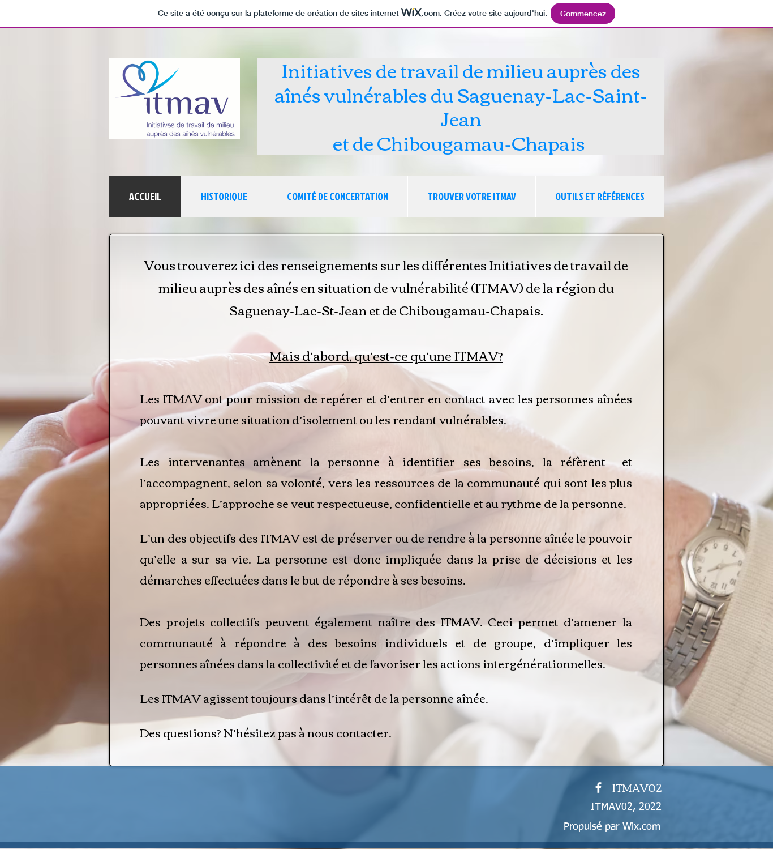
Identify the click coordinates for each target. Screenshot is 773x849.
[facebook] (598, 787)
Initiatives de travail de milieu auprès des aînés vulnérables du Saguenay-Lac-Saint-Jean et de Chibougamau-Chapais (460, 106)
